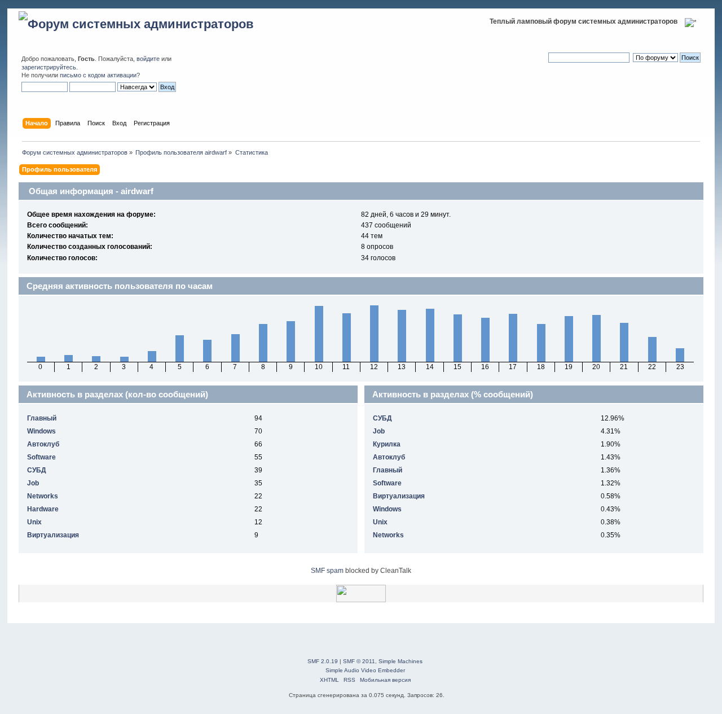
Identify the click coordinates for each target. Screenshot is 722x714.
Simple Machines (400, 661)
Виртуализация (53, 535)
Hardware (43, 509)
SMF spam (327, 571)
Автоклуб (43, 444)
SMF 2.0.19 (322, 661)
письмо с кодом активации (98, 75)
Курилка (386, 444)
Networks (42, 496)
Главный (41, 418)
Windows (41, 431)
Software (41, 457)
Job (33, 483)
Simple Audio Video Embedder (365, 670)
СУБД (36, 470)
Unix (34, 522)
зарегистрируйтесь (48, 67)
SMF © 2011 (359, 661)
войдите (148, 58)
